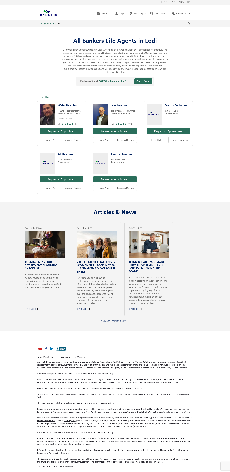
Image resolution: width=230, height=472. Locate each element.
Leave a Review (71, 139)
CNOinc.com (79, 357)
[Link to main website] (53, 13)
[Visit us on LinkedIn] (52, 351)
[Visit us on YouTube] (40, 351)
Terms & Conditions (45, 357)
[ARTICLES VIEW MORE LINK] (115, 321)
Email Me (50, 140)
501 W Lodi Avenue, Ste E (112, 81)
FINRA (67, 420)
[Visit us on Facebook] (46, 351)
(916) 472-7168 (65, 118)
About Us (184, 2)
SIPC (73, 420)
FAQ (173, 2)
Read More (30, 309)
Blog (164, 2)
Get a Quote (143, 81)
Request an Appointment (61, 131)
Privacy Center (64, 357)
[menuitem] (104, 13)
